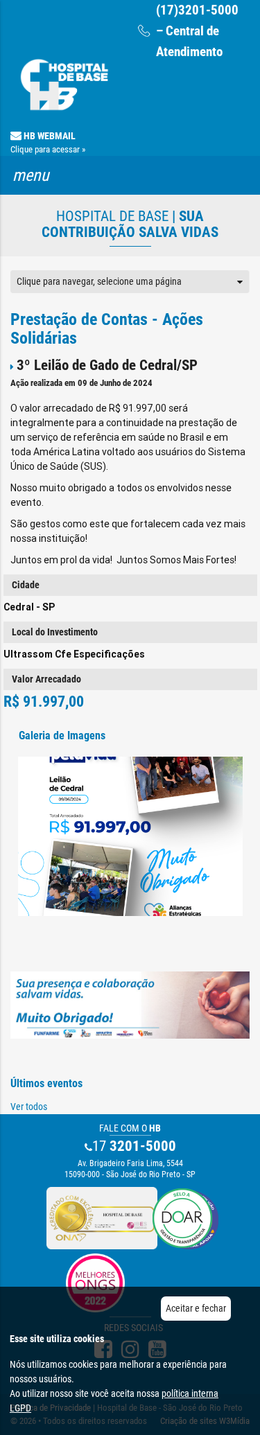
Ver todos (28, 1106)
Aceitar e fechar (196, 1308)
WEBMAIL (47, 142)
